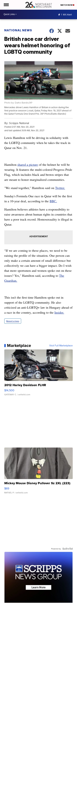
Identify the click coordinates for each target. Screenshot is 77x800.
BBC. (53, 201)
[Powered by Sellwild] (67, 548)
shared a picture (27, 164)
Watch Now (66, 5)
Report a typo (12, 321)
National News (18, 30)
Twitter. (60, 188)
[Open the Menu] (6, 5)
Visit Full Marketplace (61, 345)
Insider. (59, 312)
